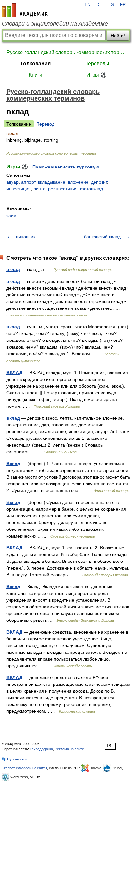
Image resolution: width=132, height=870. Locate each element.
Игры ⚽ (97, 75)
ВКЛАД (14, 372)
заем (11, 215)
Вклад (13, 463)
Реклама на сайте (69, 749)
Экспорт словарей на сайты (24, 768)
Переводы (96, 63)
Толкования (35, 63)
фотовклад (91, 188)
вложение (78, 182)
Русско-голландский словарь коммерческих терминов (66, 52)
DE (99, 5)
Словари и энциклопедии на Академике (55, 24)
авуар (12, 182)
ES (111, 5)
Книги (35, 75)
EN (87, 5)
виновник (25, 236)
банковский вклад (102, 236)
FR (123, 5)
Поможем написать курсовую (65, 166)
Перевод (45, 124)
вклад (13, 269)
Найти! (118, 35)
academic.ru (25, 10)
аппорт (28, 182)
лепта (39, 188)
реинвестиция (63, 188)
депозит (99, 182)
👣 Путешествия (15, 759)
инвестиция (18, 188)
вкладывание (51, 182)
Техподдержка (41, 749)
